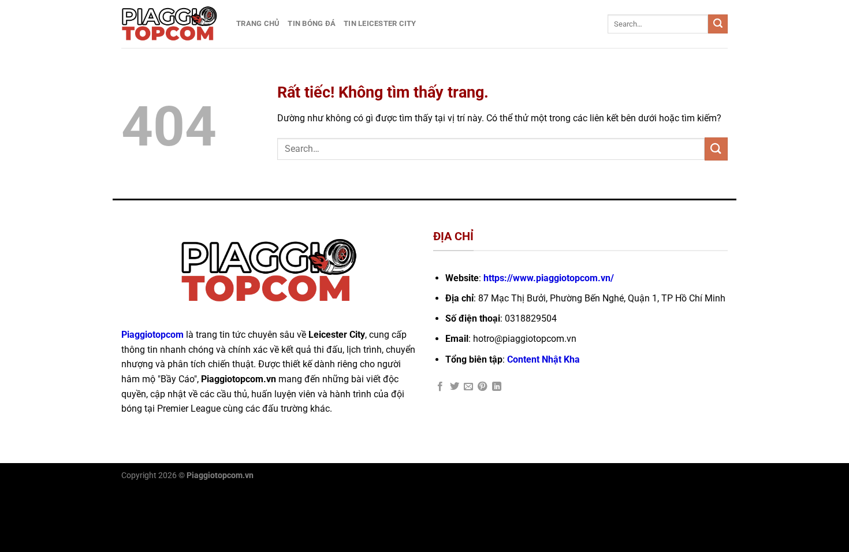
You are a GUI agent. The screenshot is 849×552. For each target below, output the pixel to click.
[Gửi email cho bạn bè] (468, 387)
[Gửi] (718, 24)
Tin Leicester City (380, 23)
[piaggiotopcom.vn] (170, 24)
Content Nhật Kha (543, 359)
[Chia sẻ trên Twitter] (454, 387)
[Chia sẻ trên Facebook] (440, 387)
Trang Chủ (258, 23)
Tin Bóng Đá (312, 23)
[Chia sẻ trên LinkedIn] (496, 387)
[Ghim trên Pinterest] (482, 387)
